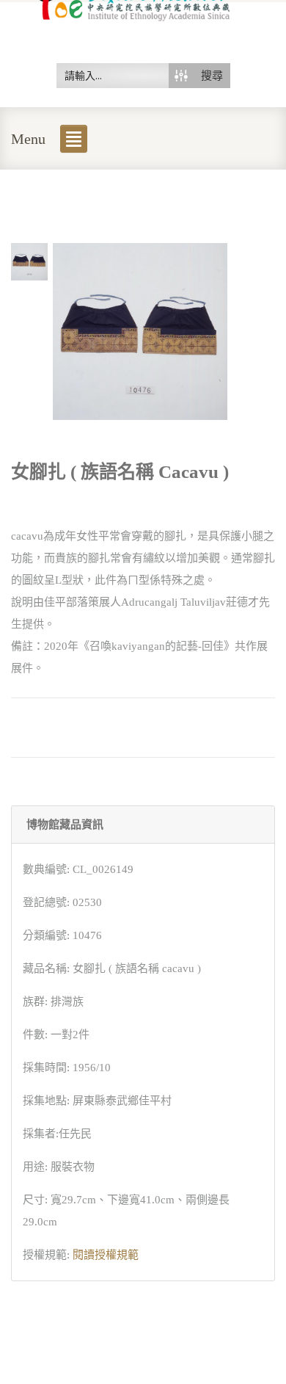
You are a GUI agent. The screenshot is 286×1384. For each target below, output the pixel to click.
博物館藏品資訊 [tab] (64, 824)
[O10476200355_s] (29, 261)
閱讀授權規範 (106, 1255)
